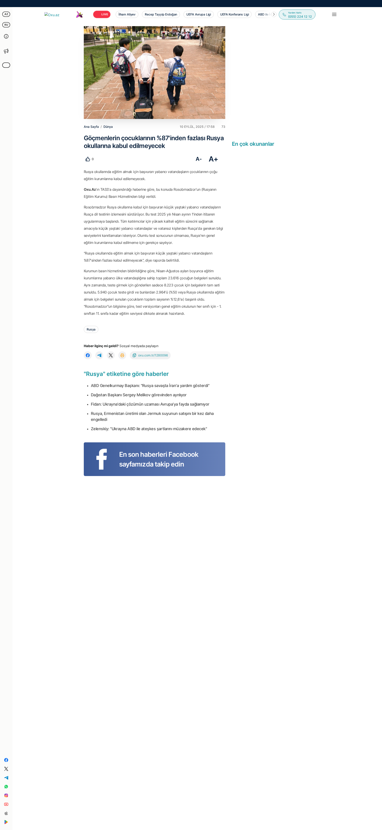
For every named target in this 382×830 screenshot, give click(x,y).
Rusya (91, 329)
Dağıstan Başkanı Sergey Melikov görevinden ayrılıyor (139, 395)
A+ (213, 159)
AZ (6, 14)
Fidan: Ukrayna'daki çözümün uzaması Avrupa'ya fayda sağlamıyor (150, 404)
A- (199, 159)
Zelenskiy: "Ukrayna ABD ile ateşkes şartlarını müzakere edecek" (149, 428)
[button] (274, 14)
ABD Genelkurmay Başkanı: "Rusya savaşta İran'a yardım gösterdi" (150, 385)
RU (6, 24)
